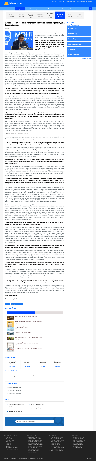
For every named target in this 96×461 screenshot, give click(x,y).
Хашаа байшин (29, 9)
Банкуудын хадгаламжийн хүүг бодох (34, 438)
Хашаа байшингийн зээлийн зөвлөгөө (57, 440)
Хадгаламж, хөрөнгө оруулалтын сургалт (16, 405)
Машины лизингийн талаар (78, 441)
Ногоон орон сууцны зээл (41, 15)
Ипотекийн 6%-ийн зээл (11, 15)
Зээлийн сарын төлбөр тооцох (14, 393)
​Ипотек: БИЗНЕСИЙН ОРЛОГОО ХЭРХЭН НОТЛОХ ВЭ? (26, 343)
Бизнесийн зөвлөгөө (73, 55)
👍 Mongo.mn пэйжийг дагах (17, 304)
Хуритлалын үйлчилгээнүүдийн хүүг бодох (35, 444)
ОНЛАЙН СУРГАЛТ (70, 15)
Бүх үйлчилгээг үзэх (86, 58)
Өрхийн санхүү (72, 49)
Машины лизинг (42, 9)
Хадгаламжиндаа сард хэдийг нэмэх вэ (35, 446)
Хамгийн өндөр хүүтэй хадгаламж (17, 376)
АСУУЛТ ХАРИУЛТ (79, 15)
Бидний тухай (61, 1)
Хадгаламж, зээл (72, 28)
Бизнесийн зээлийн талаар (77, 443)
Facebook (89, 1)
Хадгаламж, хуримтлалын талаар (78, 437)
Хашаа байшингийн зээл (10, 440)
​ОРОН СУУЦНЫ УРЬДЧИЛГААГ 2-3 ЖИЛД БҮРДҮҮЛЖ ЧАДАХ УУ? (28, 337)
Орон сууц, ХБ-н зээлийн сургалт (38, 404)
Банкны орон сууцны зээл (21, 15)
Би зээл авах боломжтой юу (32, 452)
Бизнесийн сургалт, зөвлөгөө (15, 411)
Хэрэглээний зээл (61, 9)
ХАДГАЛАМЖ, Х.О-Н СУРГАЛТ (56, 446)
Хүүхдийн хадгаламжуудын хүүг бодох (35, 443)
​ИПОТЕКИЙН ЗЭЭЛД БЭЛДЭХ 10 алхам (23, 332)
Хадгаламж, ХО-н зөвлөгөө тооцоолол (34, 441)
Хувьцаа (77, 9)
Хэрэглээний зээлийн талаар (78, 444)
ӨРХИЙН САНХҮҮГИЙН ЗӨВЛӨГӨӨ (12, 449)
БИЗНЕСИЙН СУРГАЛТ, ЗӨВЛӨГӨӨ (57, 450)
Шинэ (21, 313)
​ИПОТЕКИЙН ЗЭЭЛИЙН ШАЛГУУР (22, 327)
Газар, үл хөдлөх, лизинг (74, 44)
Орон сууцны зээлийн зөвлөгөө (56, 438)
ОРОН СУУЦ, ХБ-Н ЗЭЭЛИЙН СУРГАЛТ (57, 447)
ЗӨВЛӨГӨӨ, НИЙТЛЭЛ (60, 15)
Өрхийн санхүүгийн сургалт (37, 408)
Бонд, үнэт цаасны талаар (77, 447)
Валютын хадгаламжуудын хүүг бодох (35, 440)
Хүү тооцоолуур (72, 34)
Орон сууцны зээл (20, 9)
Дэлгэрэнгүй (12, 366)
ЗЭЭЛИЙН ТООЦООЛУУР (32, 447)
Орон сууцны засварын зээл (31, 15)
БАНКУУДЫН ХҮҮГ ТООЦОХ (50, 15)
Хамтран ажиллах (81, 1)
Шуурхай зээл (70, 9)
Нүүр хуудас (54, 1)
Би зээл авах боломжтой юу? (14, 390)
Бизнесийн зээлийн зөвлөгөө (56, 443)
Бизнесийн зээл (51, 9)
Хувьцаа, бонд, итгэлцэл (75, 39)
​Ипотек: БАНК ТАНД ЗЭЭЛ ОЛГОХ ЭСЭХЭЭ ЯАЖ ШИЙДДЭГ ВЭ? (28, 348)
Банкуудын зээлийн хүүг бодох (33, 449)
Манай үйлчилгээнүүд (70, 1)
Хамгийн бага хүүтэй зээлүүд (37, 376)
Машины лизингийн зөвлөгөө (56, 441)
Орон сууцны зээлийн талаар (78, 438)
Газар (36, 9)
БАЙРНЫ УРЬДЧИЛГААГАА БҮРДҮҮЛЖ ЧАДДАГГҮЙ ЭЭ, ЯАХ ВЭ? (28, 322)
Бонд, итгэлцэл (84, 9)
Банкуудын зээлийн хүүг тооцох (15, 387)
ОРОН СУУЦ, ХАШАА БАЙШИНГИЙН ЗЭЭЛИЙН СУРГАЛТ (26, 316)
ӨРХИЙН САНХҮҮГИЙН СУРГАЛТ (56, 449)
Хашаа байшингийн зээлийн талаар (79, 440)
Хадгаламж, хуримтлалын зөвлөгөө (57, 437)
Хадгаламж (11, 9)
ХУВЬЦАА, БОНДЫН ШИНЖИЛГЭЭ (12, 447)
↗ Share (7, 304)
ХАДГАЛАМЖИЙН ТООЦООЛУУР (34, 437)
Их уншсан (49, 313)
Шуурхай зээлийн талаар (77, 446)
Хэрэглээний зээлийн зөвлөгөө (56, 444)
